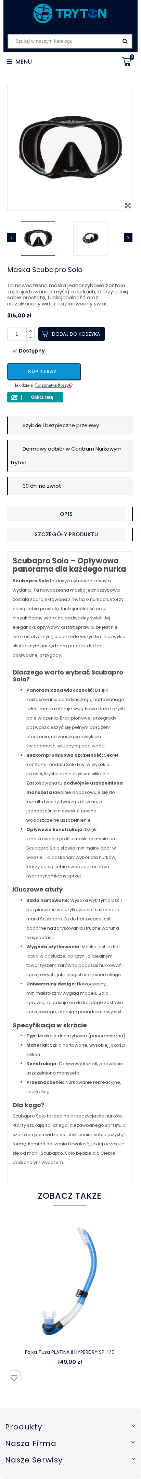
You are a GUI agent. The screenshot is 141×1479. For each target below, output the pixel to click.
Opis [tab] (66, 514)
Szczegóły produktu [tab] (66, 534)
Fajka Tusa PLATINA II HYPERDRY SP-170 (70, 1352)
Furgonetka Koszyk (53, 385)
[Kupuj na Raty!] (70, 397)
